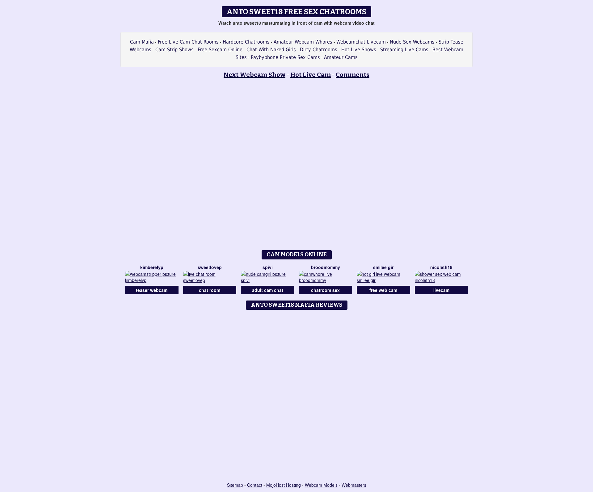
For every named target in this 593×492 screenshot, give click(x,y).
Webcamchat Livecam (361, 42)
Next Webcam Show (254, 74)
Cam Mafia (142, 42)
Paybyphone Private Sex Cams (285, 57)
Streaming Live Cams (404, 50)
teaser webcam (151, 290)
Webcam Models (321, 485)
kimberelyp (151, 267)
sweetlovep (210, 267)
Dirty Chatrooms (318, 50)
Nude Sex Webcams (412, 42)
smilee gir (383, 267)
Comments (352, 74)
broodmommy (325, 267)
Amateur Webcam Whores (303, 42)
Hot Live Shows (358, 50)
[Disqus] (296, 390)
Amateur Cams (341, 57)
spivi (268, 267)
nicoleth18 (441, 267)
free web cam (383, 290)
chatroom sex (325, 290)
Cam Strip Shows (174, 50)
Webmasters (354, 485)
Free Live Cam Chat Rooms (188, 42)
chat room (209, 290)
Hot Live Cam (310, 74)
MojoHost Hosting (283, 485)
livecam (441, 290)
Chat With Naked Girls (271, 50)
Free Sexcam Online (220, 50)
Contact (254, 485)
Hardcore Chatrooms (246, 42)
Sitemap (235, 485)
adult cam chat (267, 290)
